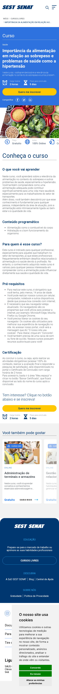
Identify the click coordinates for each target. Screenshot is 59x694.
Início (5, 18)
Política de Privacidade (36, 596)
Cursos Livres (17, 18)
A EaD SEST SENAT (16, 579)
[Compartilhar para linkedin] (30, 100)
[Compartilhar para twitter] (24, 100)
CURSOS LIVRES (30, 560)
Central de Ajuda (44, 579)
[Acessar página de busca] (47, 7)
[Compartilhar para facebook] (18, 100)
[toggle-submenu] (54, 7)
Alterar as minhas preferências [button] (35, 682)
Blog (31, 579)
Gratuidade (16, 596)
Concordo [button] (35, 667)
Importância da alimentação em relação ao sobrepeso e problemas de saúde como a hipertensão (27, 22)
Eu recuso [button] (35, 674)
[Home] (21, 7)
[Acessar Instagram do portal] (7, 612)
